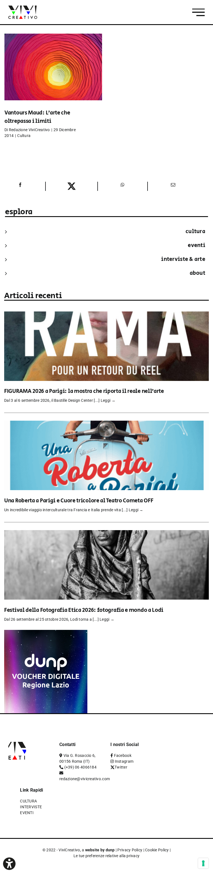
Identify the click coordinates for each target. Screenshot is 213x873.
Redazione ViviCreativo (29, 130)
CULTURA (195, 232)
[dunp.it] (45, 634)
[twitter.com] (71, 186)
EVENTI (196, 245)
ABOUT (197, 273)
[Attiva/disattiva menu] (198, 12)
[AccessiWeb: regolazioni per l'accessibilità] (9, 863)
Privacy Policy (129, 850)
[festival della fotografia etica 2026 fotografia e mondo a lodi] (106, 534)
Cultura (24, 135)
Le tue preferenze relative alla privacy (106, 856)
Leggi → (108, 400)
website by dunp (100, 850)
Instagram (124, 761)
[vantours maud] (53, 75)
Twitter (121, 767)
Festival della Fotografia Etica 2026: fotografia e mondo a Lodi (83, 610)
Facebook (122, 755)
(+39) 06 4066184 (80, 767)
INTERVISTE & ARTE (183, 259)
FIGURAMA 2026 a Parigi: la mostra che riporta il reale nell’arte (84, 391)
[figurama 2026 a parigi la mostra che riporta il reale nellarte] (106, 315)
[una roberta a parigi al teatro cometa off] (106, 424)
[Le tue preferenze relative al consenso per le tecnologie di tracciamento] (203, 863)
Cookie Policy (157, 850)
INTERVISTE (31, 807)
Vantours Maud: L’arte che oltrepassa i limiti (37, 117)
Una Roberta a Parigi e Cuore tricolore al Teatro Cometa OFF (78, 501)
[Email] (172, 186)
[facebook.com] (20, 186)
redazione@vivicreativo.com (84, 779)
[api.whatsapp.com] (122, 186)
